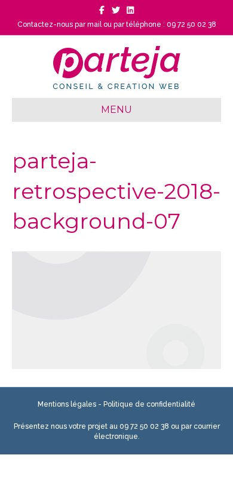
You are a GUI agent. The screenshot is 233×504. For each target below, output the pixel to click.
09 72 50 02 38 (144, 426)
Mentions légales (67, 404)
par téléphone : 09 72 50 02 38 (165, 24)
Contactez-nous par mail (59, 24)
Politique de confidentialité (149, 404)
